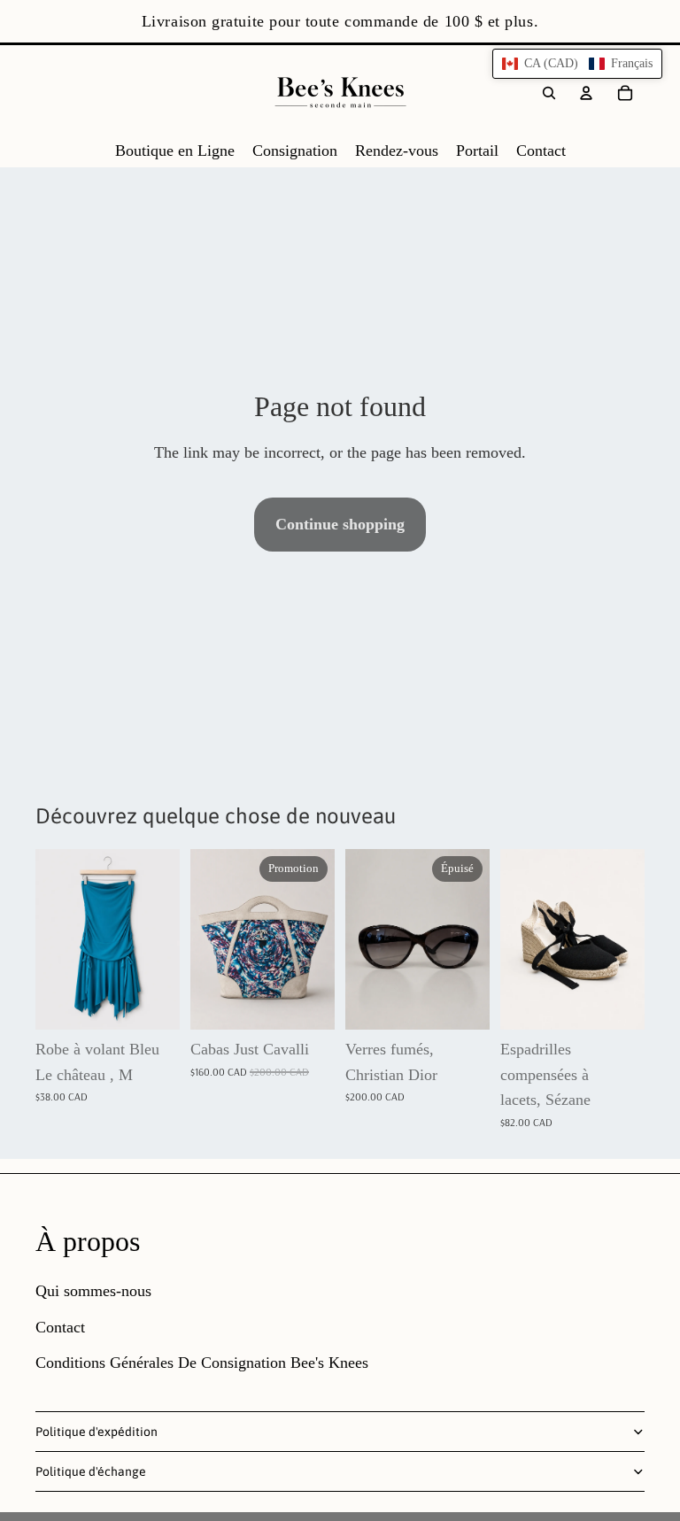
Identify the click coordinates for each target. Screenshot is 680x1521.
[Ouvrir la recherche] (548, 92)
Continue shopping (340, 524)
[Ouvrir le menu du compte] (586, 92)
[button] (577, 64)
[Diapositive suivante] (321, 939)
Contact (60, 1327)
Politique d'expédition (96, 1431)
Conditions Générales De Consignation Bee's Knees (201, 1362)
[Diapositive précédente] (204, 939)
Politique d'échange (90, 1471)
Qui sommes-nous (93, 1291)
